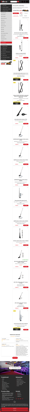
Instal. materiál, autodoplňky (6, 57)
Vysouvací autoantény (4, 44)
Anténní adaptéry (3, 14)
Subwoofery (4, 53)
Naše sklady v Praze (4, 384)
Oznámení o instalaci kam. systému (21, 382)
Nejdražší (25, 15)
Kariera (3, 381)
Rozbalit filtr (15, 13)
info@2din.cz (19, 396)
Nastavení (14, 408)
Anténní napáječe (3, 16)
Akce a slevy (4, 59)
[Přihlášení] (24, 1)
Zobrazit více (15, 357)
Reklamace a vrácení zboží (20, 381)
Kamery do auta (5, 55)
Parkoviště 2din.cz (4, 382)
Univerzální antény (3, 42)
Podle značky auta (3, 12)
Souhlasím (14, 410)
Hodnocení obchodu (15, 334)
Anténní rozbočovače (4, 18)
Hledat (18, 1)
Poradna (18, 385)
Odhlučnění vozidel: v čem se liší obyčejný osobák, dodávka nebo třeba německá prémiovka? (7, 396)
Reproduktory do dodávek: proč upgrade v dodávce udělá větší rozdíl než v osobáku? (7, 393)
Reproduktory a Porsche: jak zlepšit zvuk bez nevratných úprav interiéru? (8, 398)
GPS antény (2, 29)
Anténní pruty (2, 20)
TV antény (2, 40)
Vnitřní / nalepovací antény (4, 33)
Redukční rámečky (5, 46)
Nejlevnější (21, 15)
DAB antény (2, 27)
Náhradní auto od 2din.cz (5, 385)
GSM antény (2, 31)
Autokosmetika (4, 5)
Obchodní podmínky (19, 384)
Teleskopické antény (3, 38)
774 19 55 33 (19, 394)
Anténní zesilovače (3, 25)
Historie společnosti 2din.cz (5, 383)
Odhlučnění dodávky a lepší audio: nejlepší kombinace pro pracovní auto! (7, 399)
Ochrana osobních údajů (20, 383)
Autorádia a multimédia (5, 7)
